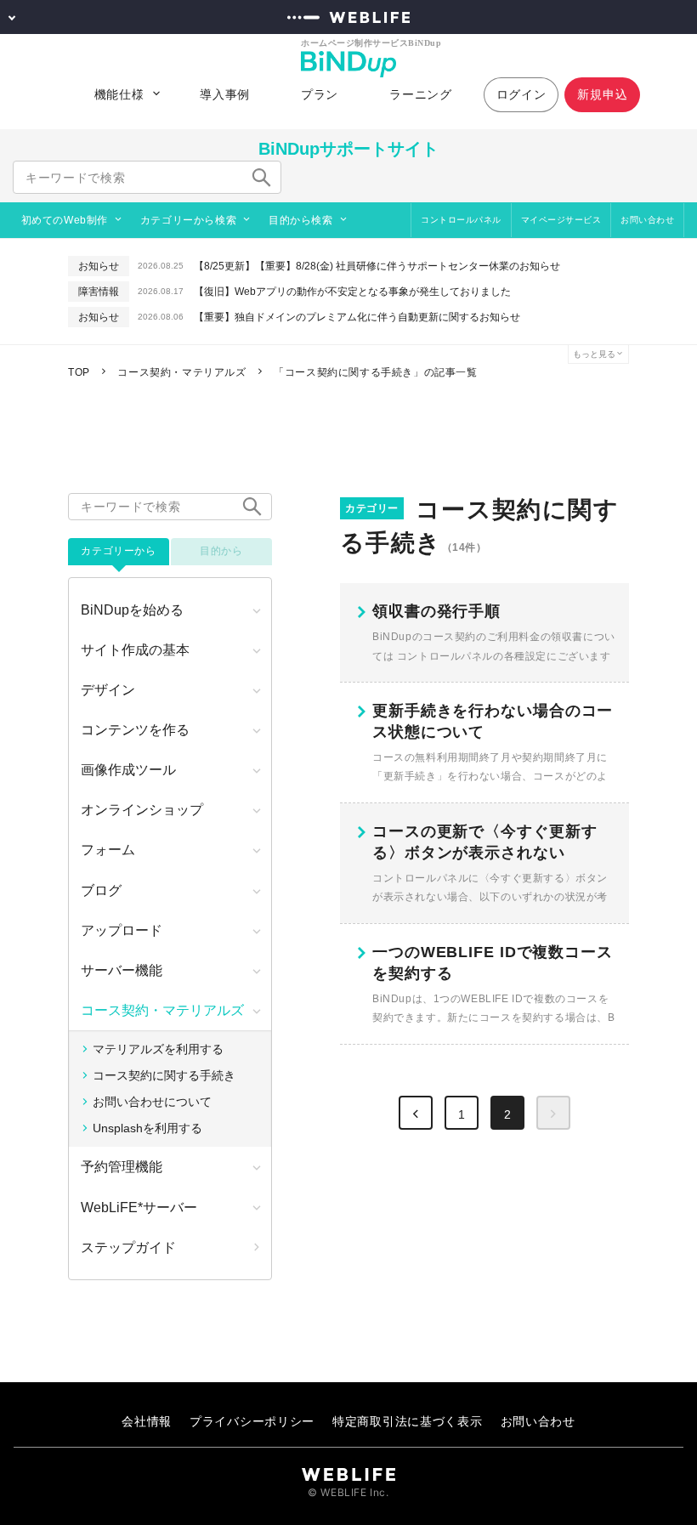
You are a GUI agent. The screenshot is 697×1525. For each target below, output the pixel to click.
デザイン (108, 690)
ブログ (101, 890)
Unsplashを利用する (147, 1128)
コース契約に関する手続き (164, 1075)
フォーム (108, 849)
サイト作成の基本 (135, 650)
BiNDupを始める (132, 610)
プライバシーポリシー (252, 1421)
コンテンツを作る (135, 730)
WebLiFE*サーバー (139, 1207)
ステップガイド (128, 1247)
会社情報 (147, 1421)
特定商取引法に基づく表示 (407, 1421)
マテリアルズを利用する (158, 1049)
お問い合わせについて (152, 1101)
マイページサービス (561, 219)
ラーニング (420, 94)
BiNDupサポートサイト (348, 148)
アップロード (121, 930)
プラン (319, 94)
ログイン (521, 94)
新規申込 (602, 94)
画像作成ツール (128, 769)
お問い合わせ (647, 219)
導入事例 (225, 94)
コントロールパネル (461, 219)
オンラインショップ (142, 809)
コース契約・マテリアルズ (162, 1010)
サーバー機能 (121, 970)
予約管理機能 (121, 1166)
